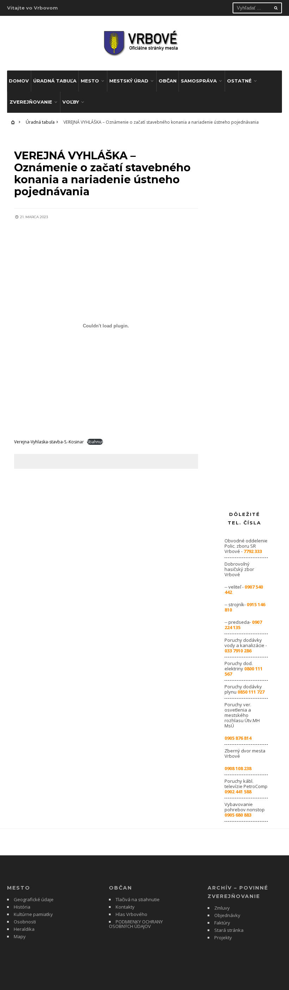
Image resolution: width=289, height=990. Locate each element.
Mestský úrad (128, 81)
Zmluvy (222, 908)
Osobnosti (25, 921)
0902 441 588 (238, 791)
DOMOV (19, 81)
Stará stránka (229, 930)
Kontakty (125, 907)
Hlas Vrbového (131, 914)
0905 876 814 (238, 738)
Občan (168, 81)
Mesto (90, 81)
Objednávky (227, 915)
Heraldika (24, 929)
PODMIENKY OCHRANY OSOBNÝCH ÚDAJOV (136, 923)
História (22, 907)
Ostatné (239, 81)
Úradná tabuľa (54, 81)
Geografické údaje (34, 899)
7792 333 (253, 551)
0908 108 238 (238, 768)
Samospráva (199, 81)
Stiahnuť (95, 442)
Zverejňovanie (31, 102)
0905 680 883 (238, 815)
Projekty (223, 937)
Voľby (70, 102)
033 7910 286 (238, 650)
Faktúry (222, 923)
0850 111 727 (251, 692)
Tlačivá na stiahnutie (138, 899)
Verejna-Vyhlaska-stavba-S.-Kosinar (49, 442)
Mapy (20, 936)
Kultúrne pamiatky (33, 914)
